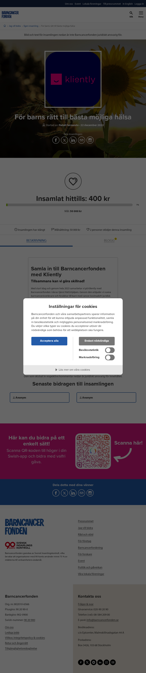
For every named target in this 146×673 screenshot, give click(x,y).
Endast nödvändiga (97, 341)
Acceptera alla (49, 341)
